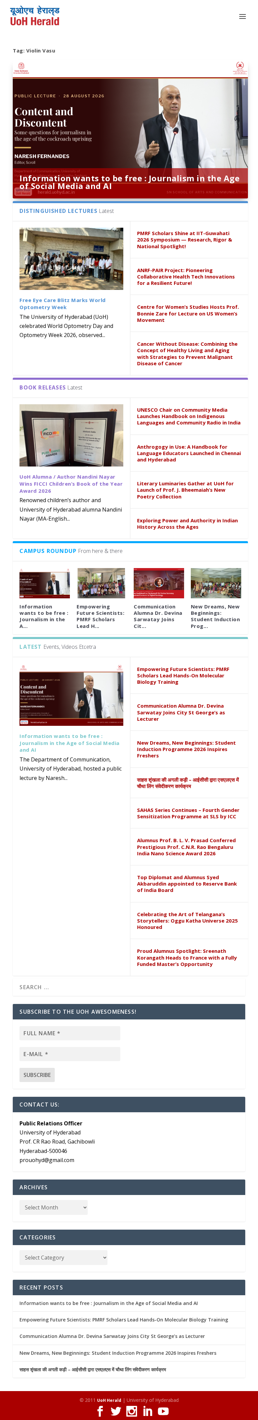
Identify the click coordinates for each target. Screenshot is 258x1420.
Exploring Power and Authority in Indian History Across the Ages (187, 523)
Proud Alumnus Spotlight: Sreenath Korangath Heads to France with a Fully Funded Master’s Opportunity (187, 957)
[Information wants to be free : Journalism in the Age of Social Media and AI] (71, 695)
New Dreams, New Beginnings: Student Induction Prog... (215, 616)
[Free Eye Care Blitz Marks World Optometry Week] (71, 259)
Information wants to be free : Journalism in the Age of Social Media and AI (129, 182)
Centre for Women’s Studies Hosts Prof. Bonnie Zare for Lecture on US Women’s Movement (188, 313)
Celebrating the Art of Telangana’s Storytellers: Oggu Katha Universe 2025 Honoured (187, 920)
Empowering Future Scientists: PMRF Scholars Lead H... (100, 616)
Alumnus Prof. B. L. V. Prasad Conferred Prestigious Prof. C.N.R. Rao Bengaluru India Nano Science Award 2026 (186, 846)
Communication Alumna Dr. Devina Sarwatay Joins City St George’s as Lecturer (181, 712)
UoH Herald (109, 1400)
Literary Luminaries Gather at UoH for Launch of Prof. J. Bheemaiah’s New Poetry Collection (185, 489)
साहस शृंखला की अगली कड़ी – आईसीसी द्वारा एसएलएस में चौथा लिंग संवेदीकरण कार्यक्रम (188, 782)
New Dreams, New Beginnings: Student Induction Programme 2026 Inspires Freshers (186, 749)
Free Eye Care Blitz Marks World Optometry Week (62, 303)
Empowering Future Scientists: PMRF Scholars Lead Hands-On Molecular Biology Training (183, 675)
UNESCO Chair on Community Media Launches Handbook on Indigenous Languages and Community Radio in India (189, 416)
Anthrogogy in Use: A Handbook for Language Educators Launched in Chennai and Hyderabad (189, 453)
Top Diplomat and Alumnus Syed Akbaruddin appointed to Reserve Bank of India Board (187, 883)
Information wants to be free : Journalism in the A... (43, 616)
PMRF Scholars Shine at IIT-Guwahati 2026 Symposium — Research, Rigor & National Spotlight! (184, 239)
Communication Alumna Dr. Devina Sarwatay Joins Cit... (158, 616)
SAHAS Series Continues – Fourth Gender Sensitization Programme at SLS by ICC (188, 813)
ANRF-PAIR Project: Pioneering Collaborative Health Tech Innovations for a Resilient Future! (186, 276)
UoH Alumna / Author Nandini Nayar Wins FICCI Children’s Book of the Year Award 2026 (71, 483)
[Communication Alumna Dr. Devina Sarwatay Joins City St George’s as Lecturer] (159, 583)
